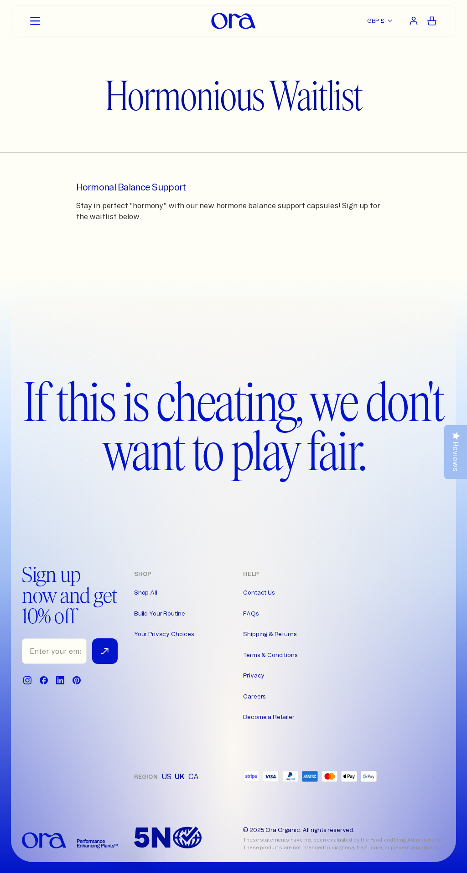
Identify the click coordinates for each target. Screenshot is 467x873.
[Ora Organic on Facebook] (43, 680)
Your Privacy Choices (164, 634)
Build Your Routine (159, 613)
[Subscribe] (105, 651)
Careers (254, 696)
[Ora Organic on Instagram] (27, 680)
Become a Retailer (268, 717)
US (166, 776)
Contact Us (259, 592)
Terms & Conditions (270, 655)
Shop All (145, 592)
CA (193, 776)
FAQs (251, 613)
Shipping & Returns (269, 634)
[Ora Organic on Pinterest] (76, 680)
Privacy (254, 675)
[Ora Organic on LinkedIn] (60, 680)
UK (180, 776)
